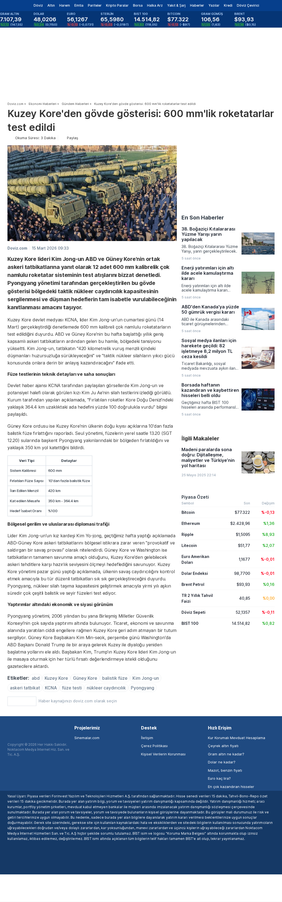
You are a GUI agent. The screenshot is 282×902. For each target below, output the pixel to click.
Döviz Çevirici (248, 5)
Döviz (38, 5)
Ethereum (190, 523)
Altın (51, 5)
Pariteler (95, 5)
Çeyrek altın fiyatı (223, 746)
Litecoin (189, 545)
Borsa (138, 5)
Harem (64, 5)
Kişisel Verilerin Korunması (163, 754)
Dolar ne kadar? (221, 762)
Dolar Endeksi (194, 573)
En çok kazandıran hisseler (231, 786)
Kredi (228, 5)
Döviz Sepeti (193, 612)
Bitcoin (188, 512)
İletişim (147, 738)
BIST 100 (190, 623)
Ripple (187, 534)
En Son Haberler (202, 217)
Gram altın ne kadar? (226, 754)
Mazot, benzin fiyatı (225, 770)
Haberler (197, 5)
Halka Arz (155, 5)
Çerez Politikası (154, 746)
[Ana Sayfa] (13, 5)
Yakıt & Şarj (176, 5)
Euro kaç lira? (219, 778)
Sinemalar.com (86, 738)
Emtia (78, 5)
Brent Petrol (192, 584)
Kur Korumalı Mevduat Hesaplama (236, 738)
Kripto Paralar (117, 5)
